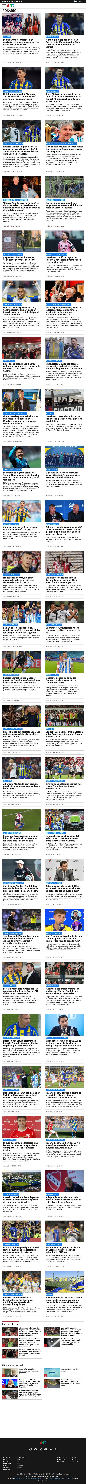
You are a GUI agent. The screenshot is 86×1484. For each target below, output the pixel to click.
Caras (5, 1459)
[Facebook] (35, 1449)
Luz (18, 1461)
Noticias (5, 1461)
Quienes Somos (62, 1458)
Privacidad (60, 1461)
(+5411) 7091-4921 (54, 1478)
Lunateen (20, 1465)
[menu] (4, 6)
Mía (18, 1463)
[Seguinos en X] (41, 1449)
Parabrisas (6, 1469)
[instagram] (30, 1449)
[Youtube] (45, 1449)
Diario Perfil (7, 1458)
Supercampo (21, 1458)
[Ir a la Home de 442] (11, 7)
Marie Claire (7, 1463)
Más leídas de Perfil (13, 1365)
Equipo (74, 1458)
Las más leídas (10, 1324)
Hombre (5, 1465)
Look (18, 1459)
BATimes (19, 1467)
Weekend (6, 1467)
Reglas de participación (75, 1460)
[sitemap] (55, 1449)
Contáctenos (61, 1459)
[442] (43, 1443)
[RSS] (51, 1449)
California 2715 (19, 1478)
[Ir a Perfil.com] (79, 2)
